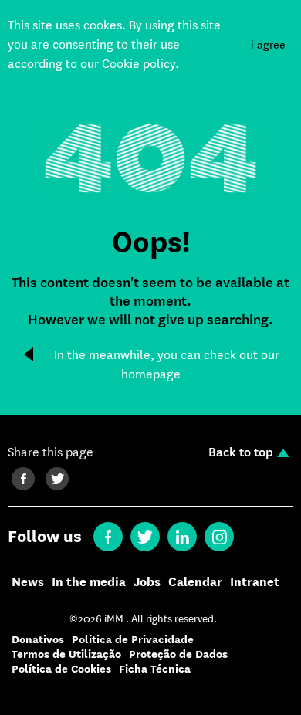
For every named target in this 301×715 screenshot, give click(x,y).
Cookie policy (138, 64)
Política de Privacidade (133, 640)
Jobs (147, 582)
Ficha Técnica (155, 669)
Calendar (195, 582)
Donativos (38, 640)
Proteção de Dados (178, 654)
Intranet (254, 582)
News (28, 582)
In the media (89, 582)
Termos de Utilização (66, 654)
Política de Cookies (61, 669)
